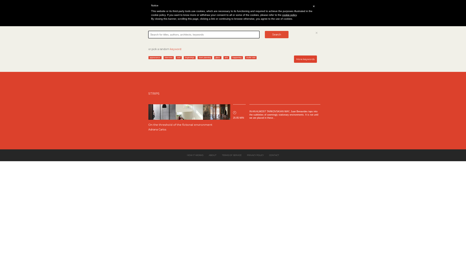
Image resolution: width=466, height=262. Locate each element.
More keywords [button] (305, 59)
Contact (274, 155)
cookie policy (289, 14)
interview (169, 57)
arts (226, 57)
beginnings (189, 57)
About (212, 155)
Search (276, 34)
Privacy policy (255, 155)
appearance (155, 57)
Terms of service (232, 155)
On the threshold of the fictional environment (180, 124)
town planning (205, 57)
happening (237, 57)
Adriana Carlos (157, 129)
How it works (195, 155)
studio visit (250, 57)
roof (178, 57)
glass (217, 57)
